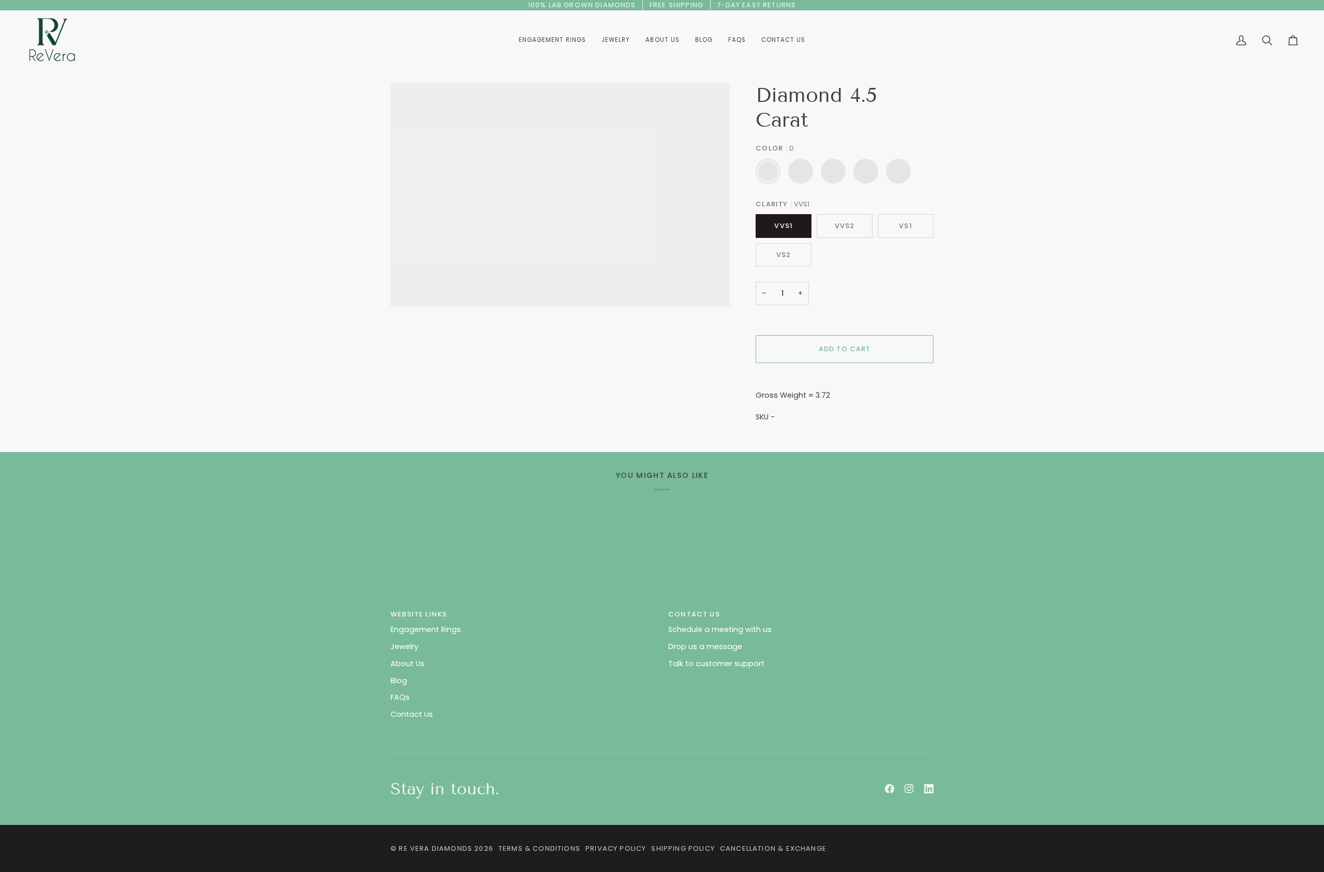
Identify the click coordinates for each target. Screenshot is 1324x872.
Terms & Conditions (539, 848)
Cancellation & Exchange (773, 848)
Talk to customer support (716, 663)
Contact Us (411, 714)
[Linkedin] (929, 788)
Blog (398, 680)
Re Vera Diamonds (435, 848)
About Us (407, 663)
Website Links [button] (418, 614)
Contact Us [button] (694, 614)
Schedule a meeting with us (720, 629)
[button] (616, 40)
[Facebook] (889, 788)
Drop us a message (705, 646)
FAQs (400, 697)
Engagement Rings (425, 629)
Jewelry (404, 646)
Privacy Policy (615, 848)
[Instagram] (909, 788)
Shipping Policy (683, 848)
